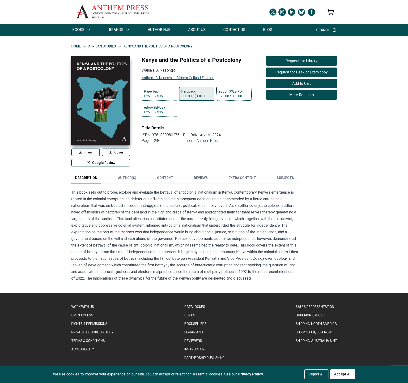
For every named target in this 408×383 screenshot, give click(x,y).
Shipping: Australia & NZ (316, 341)
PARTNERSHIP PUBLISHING (204, 358)
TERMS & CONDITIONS (88, 341)
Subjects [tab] (285, 178)
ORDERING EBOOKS (310, 315)
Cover (118, 152)
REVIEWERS (193, 341)
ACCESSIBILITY (82, 349)
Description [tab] (86, 178)
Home (76, 46)
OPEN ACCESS (82, 315)
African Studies (102, 46)
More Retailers (301, 95)
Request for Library (301, 61)
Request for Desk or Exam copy (301, 72)
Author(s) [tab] (127, 178)
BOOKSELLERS (195, 324)
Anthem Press (208, 140)
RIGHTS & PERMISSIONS (89, 324)
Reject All (316, 374)
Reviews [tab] (201, 178)
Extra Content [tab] (242, 178)
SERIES (189, 315)
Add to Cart (301, 83)
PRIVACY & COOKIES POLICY (92, 332)
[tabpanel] (184, 236)
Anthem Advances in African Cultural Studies (178, 78)
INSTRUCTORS (195, 349)
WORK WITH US (82, 307)
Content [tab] (165, 178)
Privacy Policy (250, 374)
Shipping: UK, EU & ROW (314, 332)
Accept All (342, 374)
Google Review (103, 163)
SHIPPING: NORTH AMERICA (316, 324)
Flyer (88, 152)
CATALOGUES (194, 307)
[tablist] (184, 178)
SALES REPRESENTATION (315, 307)
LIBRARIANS (193, 332)
